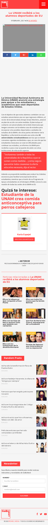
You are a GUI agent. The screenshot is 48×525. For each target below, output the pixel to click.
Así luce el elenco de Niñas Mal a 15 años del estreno (17, 445)
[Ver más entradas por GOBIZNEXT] (24, 223)
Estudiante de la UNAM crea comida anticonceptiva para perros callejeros (21, 201)
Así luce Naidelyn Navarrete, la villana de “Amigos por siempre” (18, 381)
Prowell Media (14, 521)
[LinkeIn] (32, 55)
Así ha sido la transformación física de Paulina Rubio (16, 368)
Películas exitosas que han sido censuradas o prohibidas (14, 432)
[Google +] (24, 55)
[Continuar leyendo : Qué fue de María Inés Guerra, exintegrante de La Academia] (35, 314)
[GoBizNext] (4, 4)
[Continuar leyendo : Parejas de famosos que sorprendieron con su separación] (35, 337)
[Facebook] (7, 55)
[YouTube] (45, 514)
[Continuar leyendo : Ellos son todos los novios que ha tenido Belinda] (35, 292)
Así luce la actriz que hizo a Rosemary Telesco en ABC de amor (16, 419)
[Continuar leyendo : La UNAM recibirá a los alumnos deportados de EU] (24, 37)
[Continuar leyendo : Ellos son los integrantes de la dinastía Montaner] (12, 337)
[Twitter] (15, 55)
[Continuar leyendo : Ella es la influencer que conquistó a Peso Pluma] (12, 292)
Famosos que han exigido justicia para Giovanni (17, 394)
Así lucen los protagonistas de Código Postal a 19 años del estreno (17, 406)
